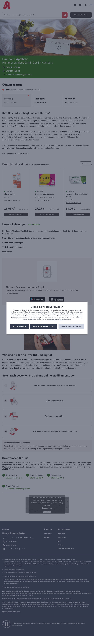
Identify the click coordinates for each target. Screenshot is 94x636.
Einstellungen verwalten (71, 326)
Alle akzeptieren (19, 326)
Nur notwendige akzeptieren (44, 326)
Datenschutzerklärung (56, 320)
